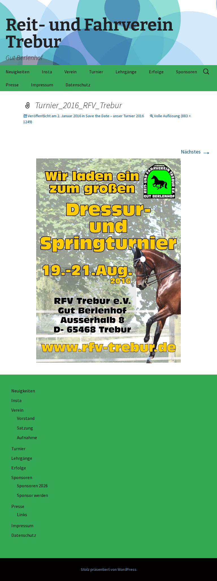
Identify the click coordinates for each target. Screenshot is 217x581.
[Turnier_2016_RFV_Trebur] (108, 260)
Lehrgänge (126, 71)
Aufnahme (27, 437)
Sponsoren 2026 (32, 485)
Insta (47, 71)
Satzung (25, 428)
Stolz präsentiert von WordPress (108, 569)
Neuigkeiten (17, 71)
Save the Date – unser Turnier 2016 (115, 115)
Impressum (42, 84)
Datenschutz (78, 84)
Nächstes (196, 151)
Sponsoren (186, 71)
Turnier (96, 71)
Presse (12, 84)
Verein (70, 71)
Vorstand (25, 418)
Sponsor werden (32, 495)
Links (22, 514)
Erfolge (156, 71)
